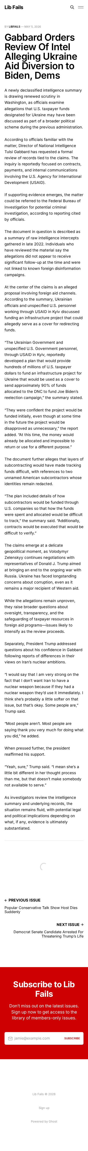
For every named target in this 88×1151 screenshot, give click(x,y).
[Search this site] (72, 7)
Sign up (44, 1108)
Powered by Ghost (44, 1121)
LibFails (14, 26)
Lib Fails (14, 7)
